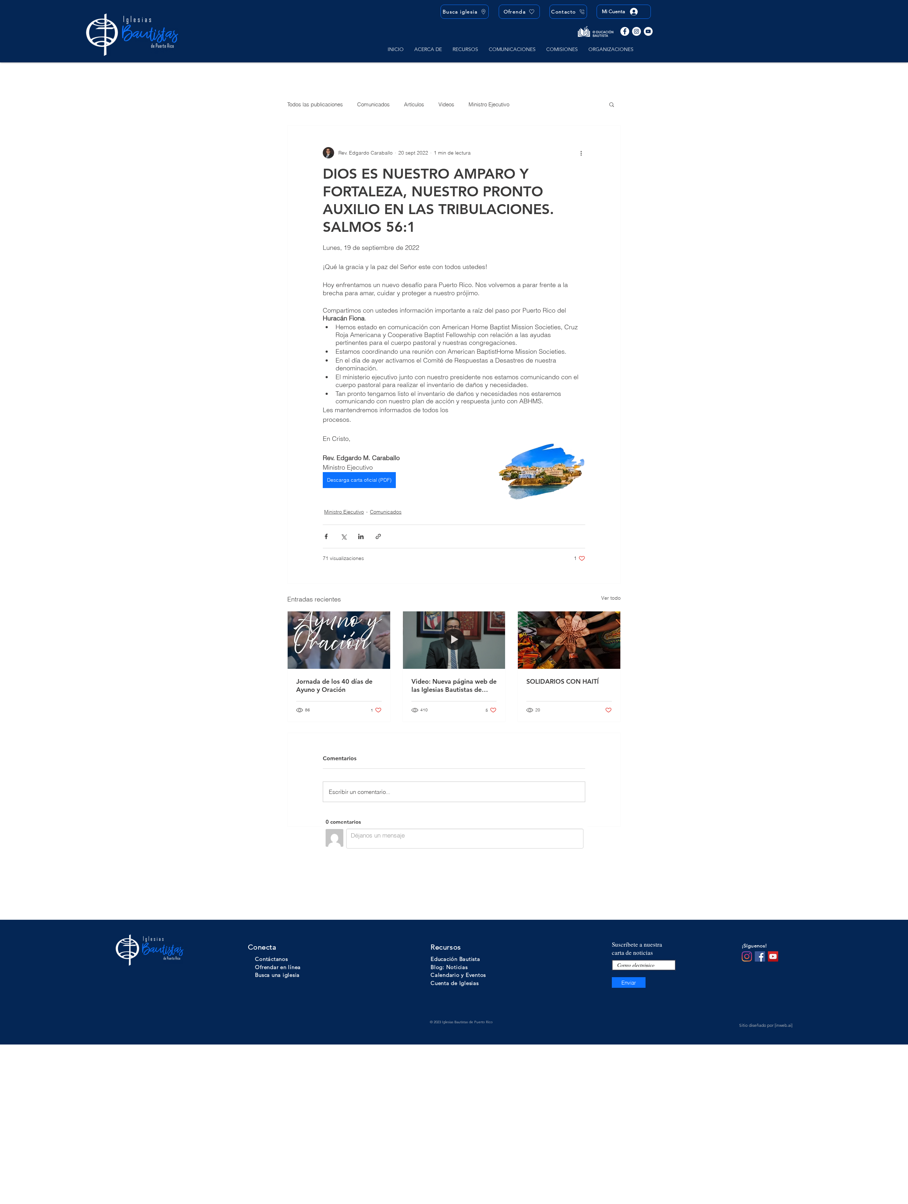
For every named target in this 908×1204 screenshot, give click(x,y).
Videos (446, 104)
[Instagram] (636, 31)
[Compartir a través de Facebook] (326, 536)
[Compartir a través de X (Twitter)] (343, 536)
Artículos (414, 104)
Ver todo (611, 598)
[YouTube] (648, 31)
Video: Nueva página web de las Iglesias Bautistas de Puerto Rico (454, 685)
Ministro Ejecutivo (489, 104)
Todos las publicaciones (315, 104)
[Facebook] (624, 31)
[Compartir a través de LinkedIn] (361, 536)
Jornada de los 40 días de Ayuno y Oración (334, 685)
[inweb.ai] (783, 1025)
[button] (428, 49)
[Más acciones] (581, 153)
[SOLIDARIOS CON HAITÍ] (569, 640)
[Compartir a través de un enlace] (378, 536)
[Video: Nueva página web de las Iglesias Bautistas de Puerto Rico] (454, 640)
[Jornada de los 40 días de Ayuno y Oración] (339, 640)
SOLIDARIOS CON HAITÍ (562, 681)
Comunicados (373, 104)
